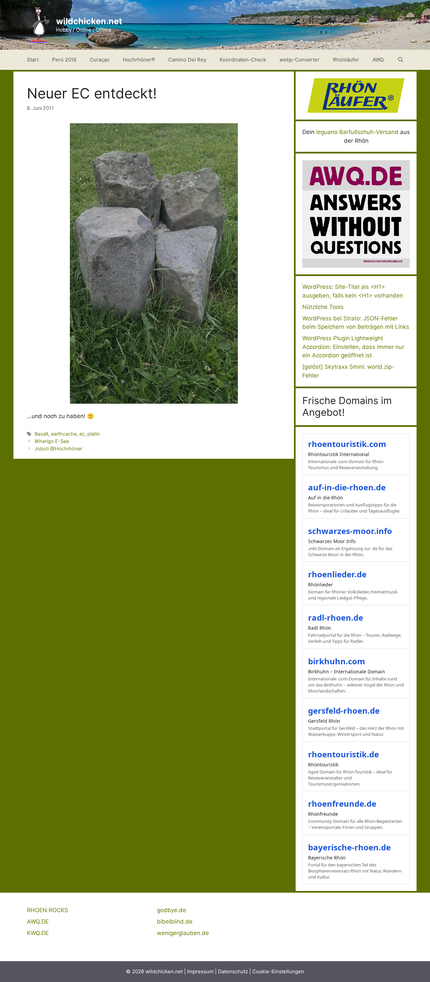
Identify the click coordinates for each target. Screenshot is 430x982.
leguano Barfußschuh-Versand (357, 132)
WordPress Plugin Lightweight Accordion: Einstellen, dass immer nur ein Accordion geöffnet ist (353, 347)
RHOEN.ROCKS (47, 910)
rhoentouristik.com (347, 443)
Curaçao (100, 59)
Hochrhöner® (139, 59)
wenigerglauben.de (183, 933)
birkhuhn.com (336, 661)
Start (33, 59)
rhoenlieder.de (337, 574)
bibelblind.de (174, 921)
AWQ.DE (38, 921)
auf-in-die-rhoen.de (347, 487)
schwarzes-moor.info (350, 530)
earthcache (64, 434)
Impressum (200, 971)
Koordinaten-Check (243, 59)
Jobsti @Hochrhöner (58, 448)
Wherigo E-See (52, 441)
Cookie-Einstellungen (278, 971)
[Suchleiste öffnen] (400, 60)
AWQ (378, 59)
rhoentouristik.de (343, 754)
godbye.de (171, 910)
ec (82, 434)
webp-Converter (299, 59)
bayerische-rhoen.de (349, 847)
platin (93, 434)
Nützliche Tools (323, 307)
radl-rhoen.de (335, 617)
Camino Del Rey (187, 59)
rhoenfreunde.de (342, 803)
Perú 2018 (64, 59)
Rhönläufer (346, 59)
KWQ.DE (38, 933)
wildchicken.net (89, 21)
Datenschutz (233, 971)
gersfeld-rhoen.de (344, 710)
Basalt (41, 434)
